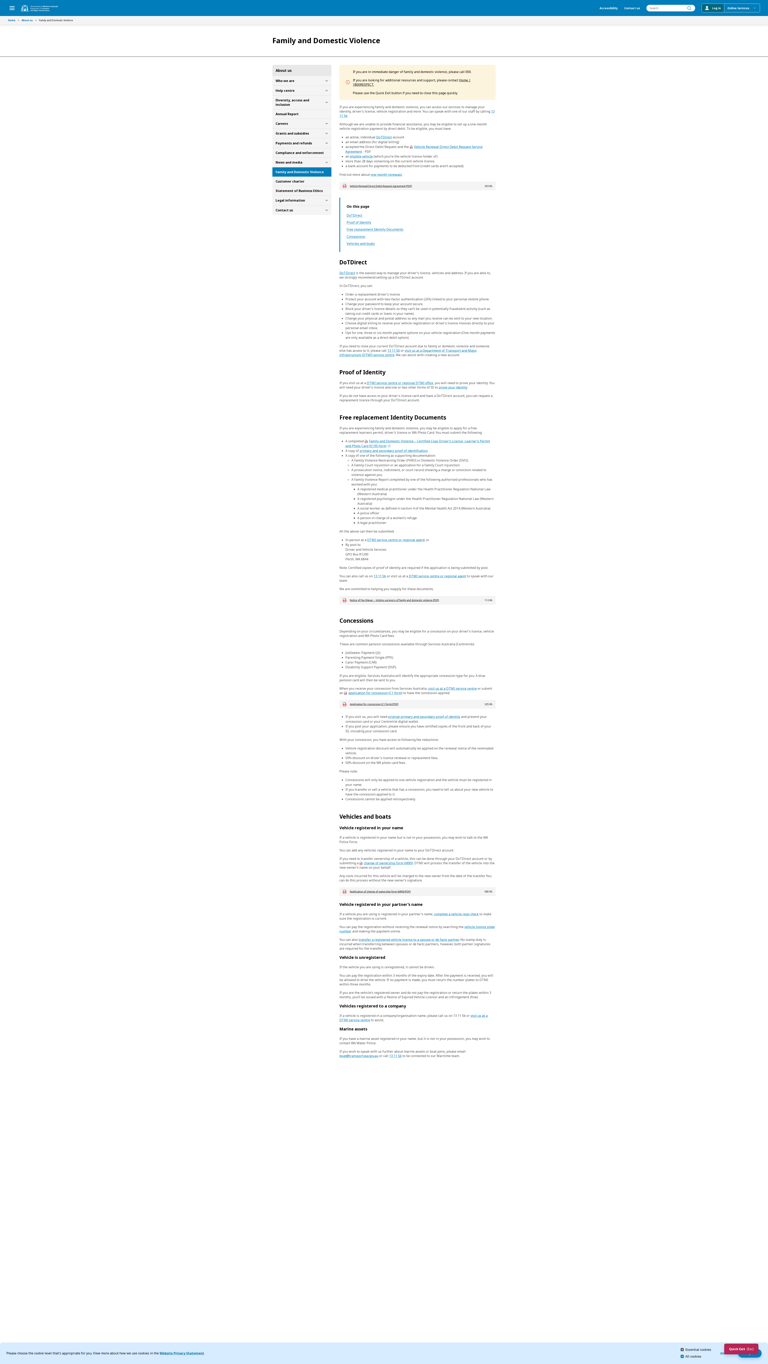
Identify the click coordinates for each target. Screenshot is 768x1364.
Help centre (285, 90)
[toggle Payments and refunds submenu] (326, 143)
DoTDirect (384, 137)
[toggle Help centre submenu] (326, 90)
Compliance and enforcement (300, 153)
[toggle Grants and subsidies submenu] (326, 133)
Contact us (632, 8)
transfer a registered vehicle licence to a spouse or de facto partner (409, 939)
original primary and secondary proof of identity (424, 716)
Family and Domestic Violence (300, 172)
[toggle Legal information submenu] (326, 200)
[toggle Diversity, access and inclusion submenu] (326, 102)
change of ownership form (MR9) (388, 863)
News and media (289, 162)
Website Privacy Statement (182, 1353)
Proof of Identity (359, 222)
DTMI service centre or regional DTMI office (400, 383)
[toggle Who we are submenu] (326, 81)
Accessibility (609, 8)
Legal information (290, 200)
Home (11, 20)
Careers (282, 123)
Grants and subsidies (292, 133)
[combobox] (670, 8)
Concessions (356, 237)
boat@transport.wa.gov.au (358, 1056)
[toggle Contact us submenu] (326, 210)
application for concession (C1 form (374, 693)
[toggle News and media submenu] (326, 162)
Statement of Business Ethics (299, 191)
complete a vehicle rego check (456, 914)
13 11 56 (393, 350)
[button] (741, 1349)
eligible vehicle (361, 156)
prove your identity (453, 387)
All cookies (693, 1356)
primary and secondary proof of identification (394, 451)
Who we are (285, 81)
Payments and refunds (294, 143)
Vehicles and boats (361, 244)
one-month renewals (386, 174)
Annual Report (287, 114)
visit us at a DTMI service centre (452, 688)
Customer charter (290, 181)
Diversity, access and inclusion (292, 102)
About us (27, 20)
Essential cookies (698, 1349)
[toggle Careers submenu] (326, 123)
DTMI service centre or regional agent (396, 540)
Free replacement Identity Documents (375, 229)
